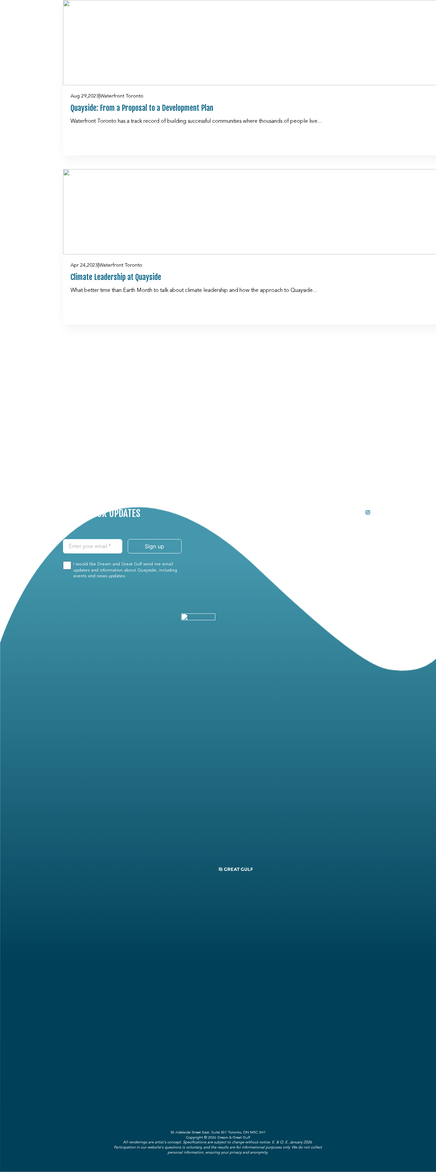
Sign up (154, 546)
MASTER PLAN (286, 535)
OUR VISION (283, 523)
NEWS (316, 535)
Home (278, 510)
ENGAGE (317, 523)
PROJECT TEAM (325, 510)
